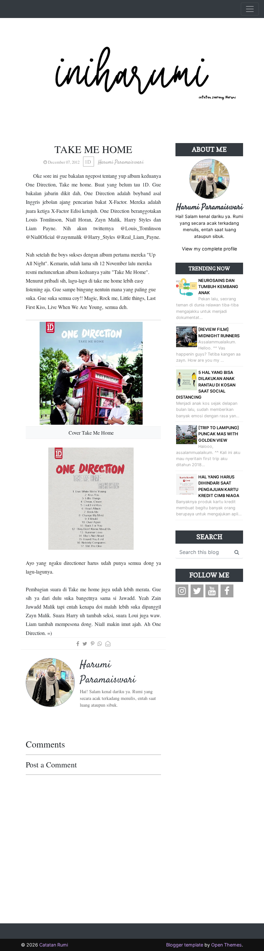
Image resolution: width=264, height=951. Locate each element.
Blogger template (184, 944)
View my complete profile (209, 248)
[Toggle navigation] (250, 9)
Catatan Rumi (53, 944)
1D (88, 161)
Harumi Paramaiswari (209, 207)
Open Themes (226, 944)
